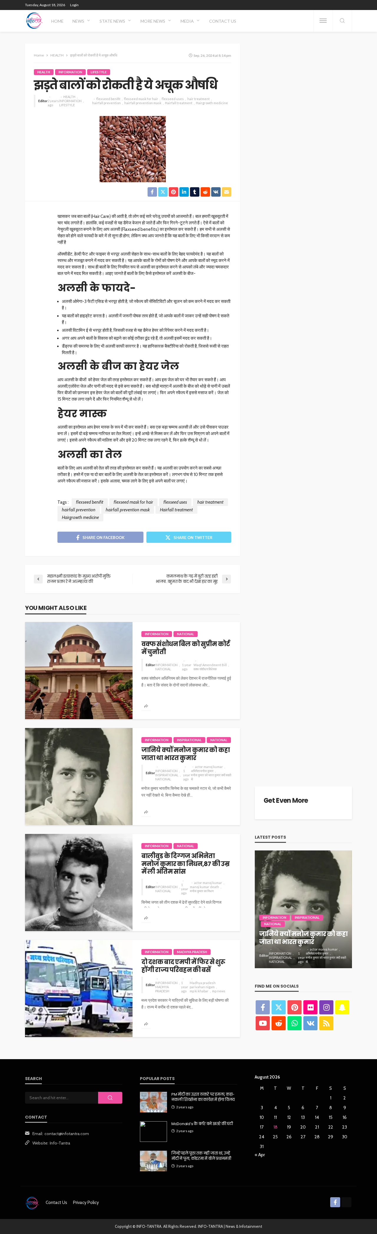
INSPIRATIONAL (189, 740)
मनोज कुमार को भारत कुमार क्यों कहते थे (211, 777)
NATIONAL (185, 634)
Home (57, 21)
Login (74, 5)
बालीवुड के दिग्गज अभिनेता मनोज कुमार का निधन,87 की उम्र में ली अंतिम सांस (185, 863)
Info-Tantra (60, 1143)
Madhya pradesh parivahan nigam (203, 985)
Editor (43, 101)
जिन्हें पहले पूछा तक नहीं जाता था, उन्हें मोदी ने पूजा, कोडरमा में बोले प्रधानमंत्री (201, 1156)
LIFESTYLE (99, 72)
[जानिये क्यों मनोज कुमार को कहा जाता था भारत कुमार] (79, 776)
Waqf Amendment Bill (210, 665)
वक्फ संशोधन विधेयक (205, 669)
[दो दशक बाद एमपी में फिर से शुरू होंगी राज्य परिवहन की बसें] (79, 988)
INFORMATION (70, 72)
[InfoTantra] (34, 20)
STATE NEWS (112, 21)
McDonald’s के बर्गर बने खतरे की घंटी (202, 1124)
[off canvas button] (323, 20)
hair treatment (198, 99)
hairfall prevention (106, 103)
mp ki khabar (199, 991)
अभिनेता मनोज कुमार (202, 771)
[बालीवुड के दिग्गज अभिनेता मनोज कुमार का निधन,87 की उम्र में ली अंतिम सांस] (79, 882)
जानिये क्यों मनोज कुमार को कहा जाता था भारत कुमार (185, 754)
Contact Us (222, 21)
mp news (218, 991)
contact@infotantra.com (66, 1133)
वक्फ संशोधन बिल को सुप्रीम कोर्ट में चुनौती (185, 648)
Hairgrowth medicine (212, 103)
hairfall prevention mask (142, 103)
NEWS (78, 21)
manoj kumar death (204, 887)
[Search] (342, 21)
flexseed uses (173, 99)
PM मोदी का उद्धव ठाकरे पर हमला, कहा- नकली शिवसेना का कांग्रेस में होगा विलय (203, 1097)
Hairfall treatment (178, 103)
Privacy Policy (86, 1202)
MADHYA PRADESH (192, 952)
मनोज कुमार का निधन (202, 891)
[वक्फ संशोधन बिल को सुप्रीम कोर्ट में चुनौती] (79, 670)
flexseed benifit (108, 99)
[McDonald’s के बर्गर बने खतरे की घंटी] (153, 1131)
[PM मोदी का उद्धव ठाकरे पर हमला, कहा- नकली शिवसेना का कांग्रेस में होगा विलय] (153, 1102)
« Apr (260, 1154)
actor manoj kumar (209, 767)
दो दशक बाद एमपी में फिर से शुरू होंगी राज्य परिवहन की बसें (183, 966)
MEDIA (187, 21)
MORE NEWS (152, 21)
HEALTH (43, 72)
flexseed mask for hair (141, 99)
